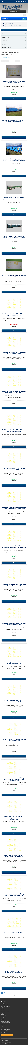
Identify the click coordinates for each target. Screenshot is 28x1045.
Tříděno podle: (5, 61)
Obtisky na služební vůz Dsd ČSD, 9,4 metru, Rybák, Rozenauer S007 (14, 894)
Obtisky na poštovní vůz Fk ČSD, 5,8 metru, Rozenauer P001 (14, 701)
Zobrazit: (18, 61)
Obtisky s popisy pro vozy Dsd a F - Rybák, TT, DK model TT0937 (14, 82)
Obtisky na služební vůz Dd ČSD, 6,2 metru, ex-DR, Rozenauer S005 (14, 972)
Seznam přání (4, 1031)
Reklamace (3, 1014)
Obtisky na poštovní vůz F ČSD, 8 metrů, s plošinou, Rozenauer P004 (14, 585)
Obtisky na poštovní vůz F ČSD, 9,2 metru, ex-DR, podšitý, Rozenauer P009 (14, 391)
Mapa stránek (4, 1016)
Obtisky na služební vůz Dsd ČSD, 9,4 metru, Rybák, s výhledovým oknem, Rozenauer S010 (14, 779)
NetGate (7, 1043)
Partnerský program (5, 1022)
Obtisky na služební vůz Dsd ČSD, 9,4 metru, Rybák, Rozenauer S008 (14, 856)
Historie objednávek (5, 1029)
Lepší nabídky (4, 1024)
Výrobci (2, 1019)
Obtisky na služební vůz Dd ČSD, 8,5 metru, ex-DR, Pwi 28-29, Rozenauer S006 (14, 933)
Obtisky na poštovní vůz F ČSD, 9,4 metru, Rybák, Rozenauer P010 (14, 353)
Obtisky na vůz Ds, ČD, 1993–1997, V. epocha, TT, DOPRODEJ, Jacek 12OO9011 (14, 237)
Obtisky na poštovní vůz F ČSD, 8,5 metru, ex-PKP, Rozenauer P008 (14, 430)
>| (9, 992)
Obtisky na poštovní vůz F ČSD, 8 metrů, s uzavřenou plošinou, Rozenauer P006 (14, 507)
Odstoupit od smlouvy (7, 1035)
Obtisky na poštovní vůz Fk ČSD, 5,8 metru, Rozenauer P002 (14, 662)
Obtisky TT (10, 23)
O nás (2, 1009)
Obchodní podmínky (5, 1006)
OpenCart (7, 1040)
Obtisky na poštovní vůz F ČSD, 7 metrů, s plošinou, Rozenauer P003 (14, 623)
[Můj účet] (19, 1)
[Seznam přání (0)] (21, 1)
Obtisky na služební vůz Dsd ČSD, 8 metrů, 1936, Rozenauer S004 (14, 740)
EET (2, 1007)
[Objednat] (25, 1)
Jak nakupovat (4, 1004)
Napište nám (4, 1013)
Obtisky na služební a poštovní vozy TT (12, 26)
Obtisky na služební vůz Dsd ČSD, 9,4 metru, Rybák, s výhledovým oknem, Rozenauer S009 (14, 818)
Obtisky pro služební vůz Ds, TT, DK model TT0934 (14, 275)
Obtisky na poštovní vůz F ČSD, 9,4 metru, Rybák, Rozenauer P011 (14, 314)
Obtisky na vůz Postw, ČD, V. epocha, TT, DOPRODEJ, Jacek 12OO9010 (14, 121)
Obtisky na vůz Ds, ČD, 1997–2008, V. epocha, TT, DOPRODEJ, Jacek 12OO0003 (14, 198)
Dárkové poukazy (5, 1021)
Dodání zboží (4, 1003)
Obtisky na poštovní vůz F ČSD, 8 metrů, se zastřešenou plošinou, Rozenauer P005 (14, 546)
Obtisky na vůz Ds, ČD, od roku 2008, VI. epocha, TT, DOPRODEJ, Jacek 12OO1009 (14, 159)
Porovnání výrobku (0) (6, 57)
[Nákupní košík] (23, 1)
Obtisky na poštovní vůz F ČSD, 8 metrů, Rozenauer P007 (14, 469)
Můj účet (3, 1028)
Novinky (3, 1032)
